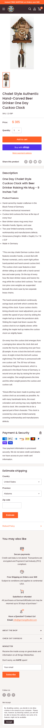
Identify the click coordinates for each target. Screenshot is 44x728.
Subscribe (11, 674)
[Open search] (29, 9)
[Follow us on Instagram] (9, 695)
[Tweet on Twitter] (35, 162)
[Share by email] (40, 162)
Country (6, 476)
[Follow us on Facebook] (4, 695)
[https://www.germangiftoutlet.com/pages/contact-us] (13, 620)
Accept (9, 722)
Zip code (6, 500)
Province (6, 488)
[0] (39, 8)
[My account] (34, 9)
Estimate (10, 515)
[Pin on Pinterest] (30, 162)
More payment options (22, 153)
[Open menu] (3, 9)
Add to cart (22, 139)
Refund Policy (8, 526)
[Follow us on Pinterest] (13, 695)
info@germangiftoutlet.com (25, 620)
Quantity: (6, 130)
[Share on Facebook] (26, 162)
